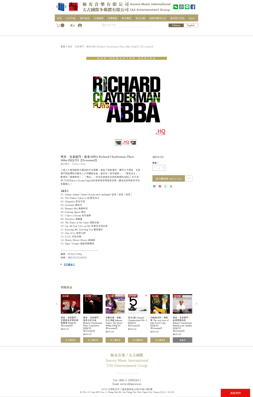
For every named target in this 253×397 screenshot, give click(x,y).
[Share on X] (171, 186)
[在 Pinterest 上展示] (160, 186)
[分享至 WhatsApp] (165, 186)
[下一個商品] (196, 303)
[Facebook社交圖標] (192, 7)
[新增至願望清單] (189, 178)
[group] (126, 318)
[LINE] (187, 7)
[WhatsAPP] (181, 7)
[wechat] (175, 7)
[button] (60, 25)
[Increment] (163, 168)
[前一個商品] (56, 303)
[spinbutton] (159, 168)
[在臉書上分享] (154, 186)
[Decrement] (155, 168)
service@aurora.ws (130, 384)
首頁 (63, 46)
